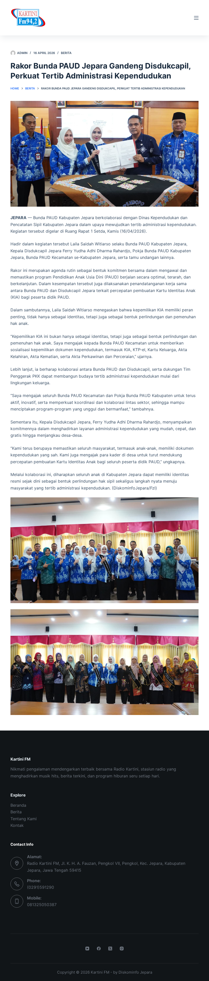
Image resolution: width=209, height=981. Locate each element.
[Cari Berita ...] (187, 18)
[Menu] (196, 18)
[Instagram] (122, 948)
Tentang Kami (23, 818)
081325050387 (42, 904)
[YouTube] (87, 948)
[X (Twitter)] (110, 948)
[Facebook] (99, 948)
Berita (66, 53)
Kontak (17, 825)
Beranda (18, 805)
